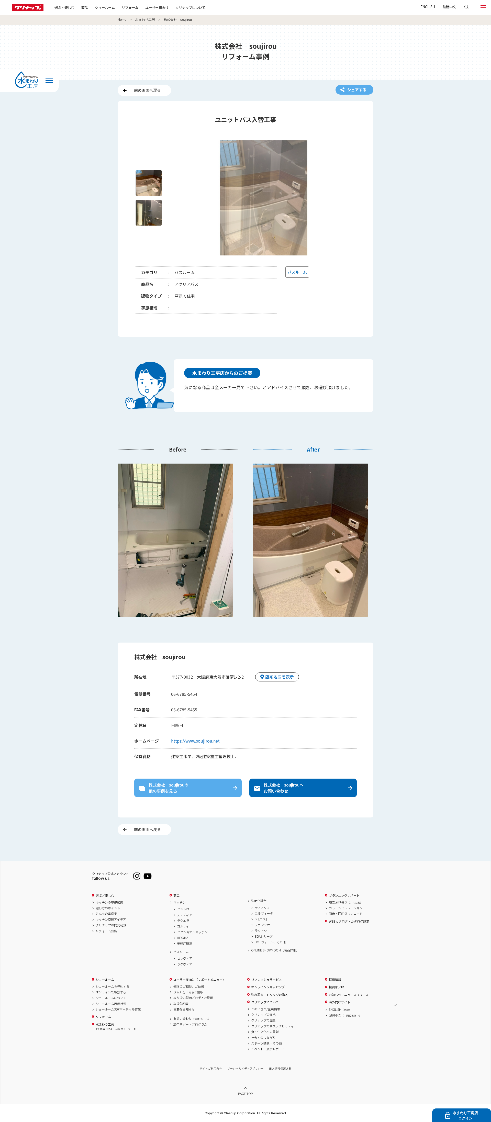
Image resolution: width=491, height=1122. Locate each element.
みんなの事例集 (106, 914)
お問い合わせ (192, 1018)
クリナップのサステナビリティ (272, 1026)
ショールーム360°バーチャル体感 (118, 1009)
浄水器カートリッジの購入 (269, 995)
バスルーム (181, 952)
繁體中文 (449, 6)
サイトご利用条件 (210, 1068)
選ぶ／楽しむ (105, 895)
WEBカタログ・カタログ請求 (349, 921)
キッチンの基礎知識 (109, 902)
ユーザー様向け (157, 7)
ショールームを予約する (112, 986)
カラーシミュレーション (346, 908)
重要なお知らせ (184, 1009)
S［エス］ (262, 919)
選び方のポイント (108, 908)
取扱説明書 (181, 1004)
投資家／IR (336, 987)
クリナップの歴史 (263, 1020)
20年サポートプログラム (190, 1024)
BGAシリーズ (264, 936)
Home (122, 19)
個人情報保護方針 (280, 1068)
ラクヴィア (184, 964)
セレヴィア (184, 958)
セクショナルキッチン (192, 932)
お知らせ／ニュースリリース (348, 995)
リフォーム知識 (106, 931)
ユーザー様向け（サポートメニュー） (199, 980)
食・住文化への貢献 (265, 1032)
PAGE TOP (245, 1093)
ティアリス (262, 908)
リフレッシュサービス (266, 980)
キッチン (179, 902)
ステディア (184, 915)
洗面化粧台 (258, 901)
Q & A (188, 992)
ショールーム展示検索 (111, 1004)
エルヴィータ (264, 913)
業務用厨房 (184, 943)
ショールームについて (111, 998)
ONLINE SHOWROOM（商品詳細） (275, 950)
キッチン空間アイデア (111, 919)
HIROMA (182, 938)
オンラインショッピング (268, 987)
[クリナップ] (27, 9)
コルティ (183, 926)
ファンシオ (262, 925)
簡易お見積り (346, 902)
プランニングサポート (344, 895)
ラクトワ (261, 930)
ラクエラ (183, 920)
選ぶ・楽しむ (64, 7)
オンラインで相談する (111, 992)
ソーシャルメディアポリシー (245, 1068)
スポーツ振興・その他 (266, 1043)
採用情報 (335, 980)
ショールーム (105, 7)
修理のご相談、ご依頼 (188, 986)
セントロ (183, 909)
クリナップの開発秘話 (111, 925)
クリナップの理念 (263, 1015)
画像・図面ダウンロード (346, 914)
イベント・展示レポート (268, 1049)
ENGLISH (427, 6)
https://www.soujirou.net (195, 741)
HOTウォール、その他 (270, 942)
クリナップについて (190, 7)
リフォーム (130, 7)
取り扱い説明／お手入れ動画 (193, 998)
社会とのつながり (263, 1038)
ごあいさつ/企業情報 (265, 1009)
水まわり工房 (145, 19)
